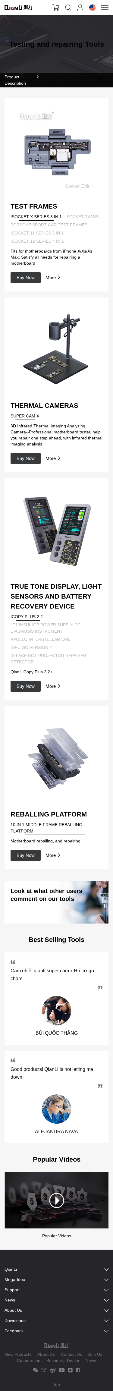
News (91, 1360)
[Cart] (56, 7)
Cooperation (28, 1360)
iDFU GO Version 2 (31, 647)
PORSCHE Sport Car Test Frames (49, 224)
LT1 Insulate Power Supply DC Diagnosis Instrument (45, 628)
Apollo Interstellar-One (41, 639)
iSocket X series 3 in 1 (36, 216)
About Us (46, 1354)
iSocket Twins (82, 216)
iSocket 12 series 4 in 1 (37, 241)
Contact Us (71, 1354)
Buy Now (26, 277)
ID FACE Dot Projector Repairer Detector (48, 658)
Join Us (95, 1354)
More (51, 277)
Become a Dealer (63, 1360)
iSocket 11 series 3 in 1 (37, 233)
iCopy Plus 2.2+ (28, 616)
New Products (18, 1354)
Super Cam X (25, 416)
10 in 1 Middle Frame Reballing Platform (46, 827)
